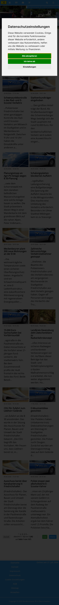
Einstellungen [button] (29, 67)
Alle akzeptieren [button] (29, 56)
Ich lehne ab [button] (29, 61)
